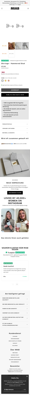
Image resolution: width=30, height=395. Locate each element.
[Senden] (24, 389)
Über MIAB (15, 352)
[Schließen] (27, 376)
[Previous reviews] (13, 284)
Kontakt (15, 343)
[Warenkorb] (28, 8)
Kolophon (15, 345)
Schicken (15, 336)
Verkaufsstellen (15, 357)
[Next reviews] (17, 284)
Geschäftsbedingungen (15, 359)
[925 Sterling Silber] (2, 81)
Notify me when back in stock (15, 95)
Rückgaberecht (15, 361)
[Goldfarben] (5, 81)
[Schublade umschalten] (2, 8)
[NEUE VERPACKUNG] (15, 163)
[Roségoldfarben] (9, 81)
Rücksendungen (15, 338)
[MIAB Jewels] (15, 8)
